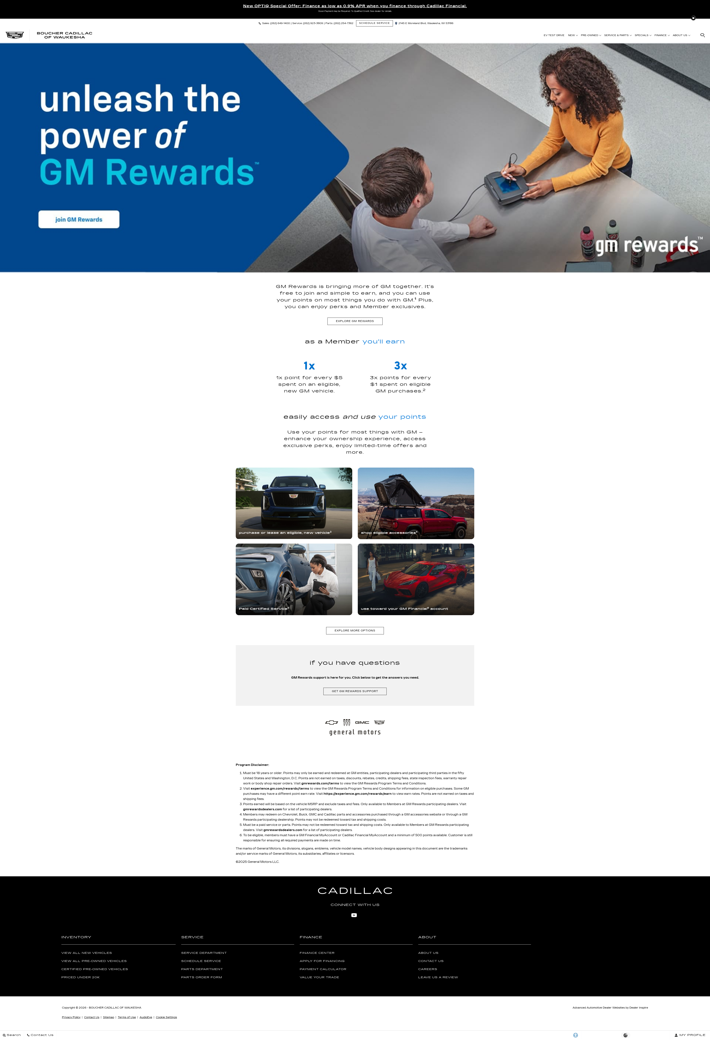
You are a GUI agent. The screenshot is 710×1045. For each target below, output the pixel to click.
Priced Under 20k (80, 977)
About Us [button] (680, 36)
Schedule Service (201, 961)
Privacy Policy (71, 1017)
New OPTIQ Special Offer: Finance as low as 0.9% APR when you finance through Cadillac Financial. (355, 6)
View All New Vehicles (86, 953)
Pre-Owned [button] (589, 36)
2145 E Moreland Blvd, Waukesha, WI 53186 (425, 23)
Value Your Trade (319, 977)
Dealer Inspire (638, 1007)
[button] (693, 18)
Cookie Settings (166, 1017)
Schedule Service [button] (374, 23)
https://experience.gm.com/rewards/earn (358, 793)
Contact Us (431, 961)
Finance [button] (660, 36)
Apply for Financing (322, 961)
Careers (427, 969)
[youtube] (354, 915)
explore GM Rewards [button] (355, 321)
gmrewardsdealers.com (262, 809)
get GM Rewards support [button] (355, 691)
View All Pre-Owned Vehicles (94, 961)
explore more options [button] (355, 630)
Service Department (204, 953)
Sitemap (108, 1017)
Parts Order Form (201, 977)
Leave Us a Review (438, 977)
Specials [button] (641, 36)
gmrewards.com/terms (320, 783)
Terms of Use (127, 1017)
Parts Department (202, 969)
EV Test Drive (554, 35)
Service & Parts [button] (616, 36)
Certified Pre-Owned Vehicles (94, 969)
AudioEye (146, 1017)
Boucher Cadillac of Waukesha (115, 1007)
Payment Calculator (323, 969)
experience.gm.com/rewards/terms (280, 788)
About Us (428, 953)
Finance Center (317, 953)
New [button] (572, 36)
